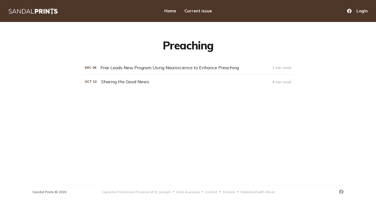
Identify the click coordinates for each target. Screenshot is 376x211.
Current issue (198, 10)
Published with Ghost (258, 192)
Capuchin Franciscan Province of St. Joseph (136, 192)
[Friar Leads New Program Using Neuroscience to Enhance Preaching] (188, 68)
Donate (229, 192)
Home (170, 10)
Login (362, 10)
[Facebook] (349, 11)
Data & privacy (188, 192)
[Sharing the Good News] (188, 82)
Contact (211, 192)
